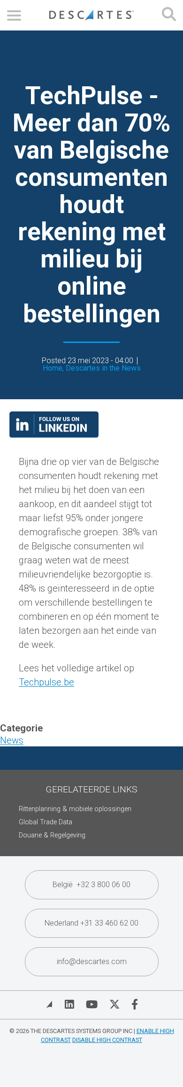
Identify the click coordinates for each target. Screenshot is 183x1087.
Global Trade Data (45, 822)
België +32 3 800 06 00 (91, 884)
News (11, 740)
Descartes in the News (103, 368)
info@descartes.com (92, 961)
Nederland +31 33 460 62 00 (91, 923)
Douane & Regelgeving (52, 835)
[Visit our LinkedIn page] (54, 434)
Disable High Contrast (107, 1039)
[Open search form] (169, 15)
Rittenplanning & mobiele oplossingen (75, 809)
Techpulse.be (46, 682)
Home (52, 368)
